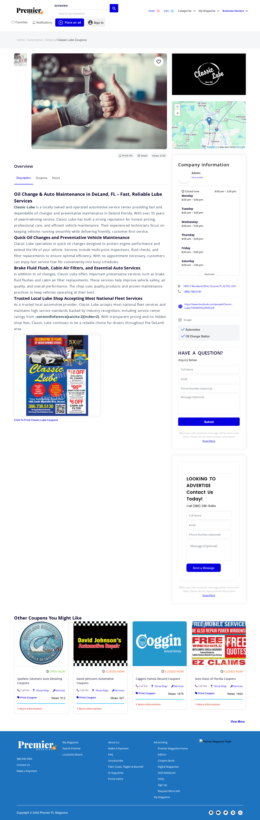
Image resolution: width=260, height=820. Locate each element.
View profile (197, 177)
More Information (30, 708)
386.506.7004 (24, 759)
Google (240, 147)
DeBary (50, 40)
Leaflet (211, 147)
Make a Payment (27, 771)
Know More (209, 441)
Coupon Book (166, 760)
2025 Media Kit (167, 773)
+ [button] (177, 106)
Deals (151, 11)
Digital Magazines (168, 766)
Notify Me (127, 155)
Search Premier (71, 748)
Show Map (42, 690)
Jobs (166, 11)
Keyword (61, 6)
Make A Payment (118, 748)
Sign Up (162, 785)
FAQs (161, 779)
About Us (113, 742)
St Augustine (115, 773)
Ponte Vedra (115, 779)
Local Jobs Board (72, 754)
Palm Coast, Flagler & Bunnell (125, 766)
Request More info (169, 791)
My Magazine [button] (207, 10)
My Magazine (70, 742)
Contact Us (23, 765)
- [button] (177, 113)
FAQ (110, 754)
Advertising (160, 742)
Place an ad (69, 23)
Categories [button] (184, 10)
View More (238, 721)
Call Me (25, 690)
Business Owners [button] (233, 10)
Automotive (35, 40)
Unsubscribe (115, 760)
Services (60, 690)
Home (21, 40)
